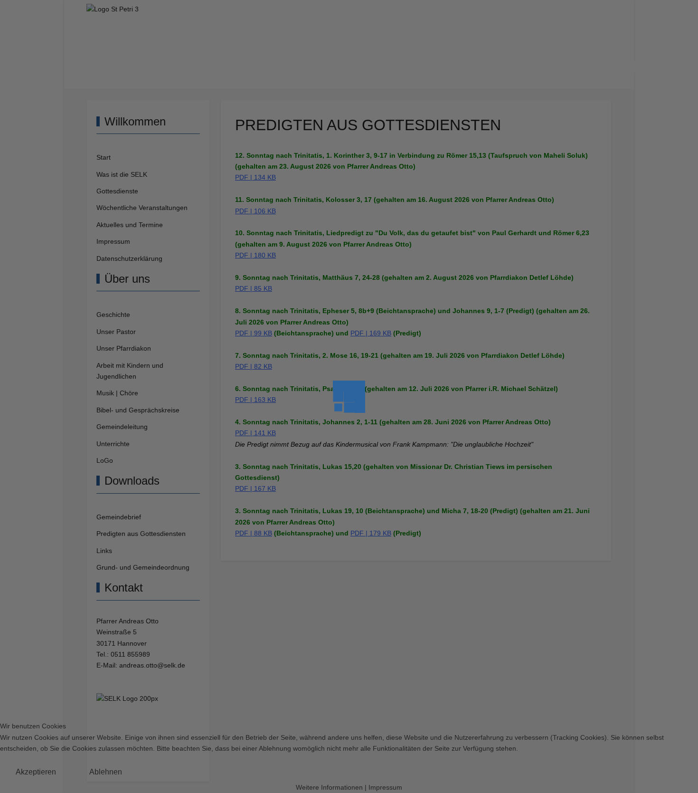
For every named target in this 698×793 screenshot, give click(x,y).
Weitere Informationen (329, 787)
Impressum (385, 787)
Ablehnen (105, 772)
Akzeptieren (36, 772)
